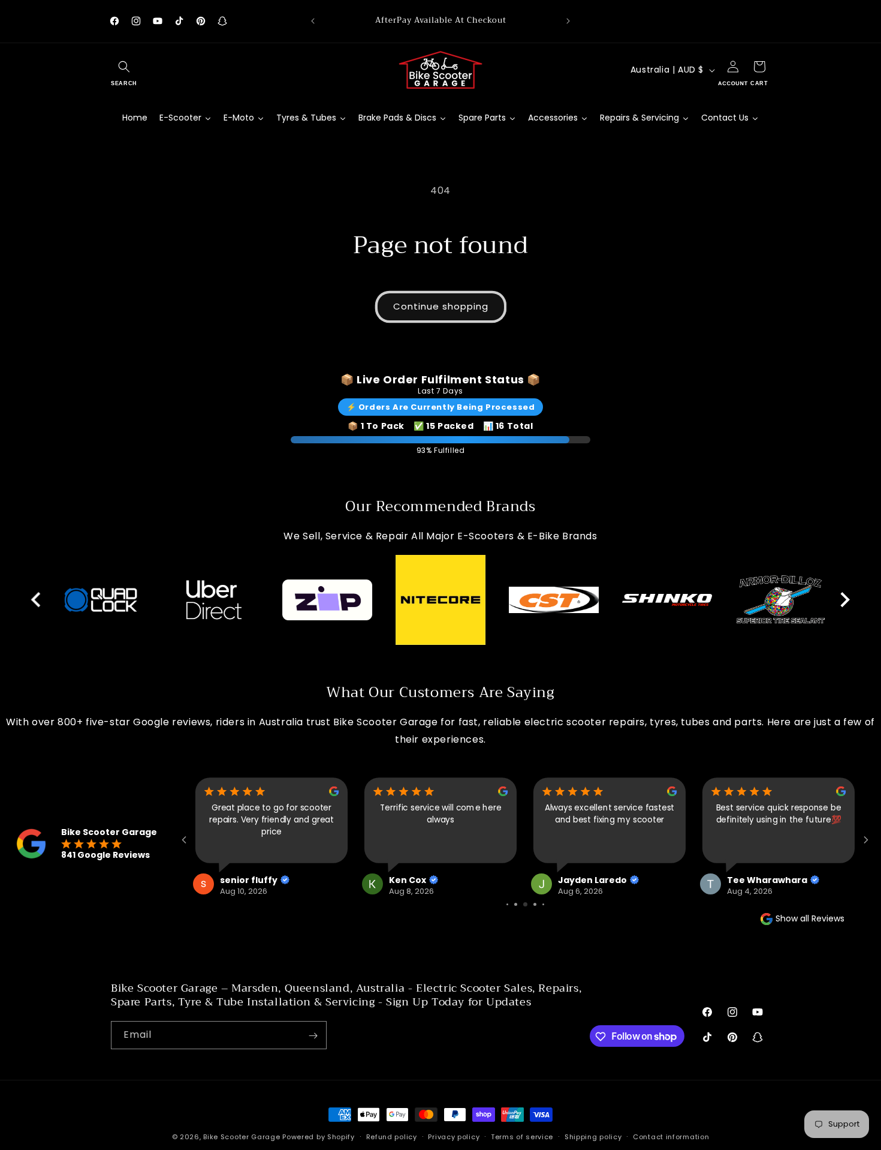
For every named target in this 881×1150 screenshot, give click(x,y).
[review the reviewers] (334, 793)
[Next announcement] (568, 21)
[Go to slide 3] (525, 904)
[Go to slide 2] (515, 904)
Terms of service (522, 1136)
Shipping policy (593, 1136)
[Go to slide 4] (534, 904)
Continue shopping (440, 306)
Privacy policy (453, 1136)
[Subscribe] (313, 1036)
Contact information (671, 1136)
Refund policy (391, 1136)
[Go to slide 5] (543, 904)
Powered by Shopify (318, 1137)
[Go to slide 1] (507, 904)
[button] (124, 70)
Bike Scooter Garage (241, 1137)
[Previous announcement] (313, 21)
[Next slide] (844, 600)
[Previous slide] (37, 600)
